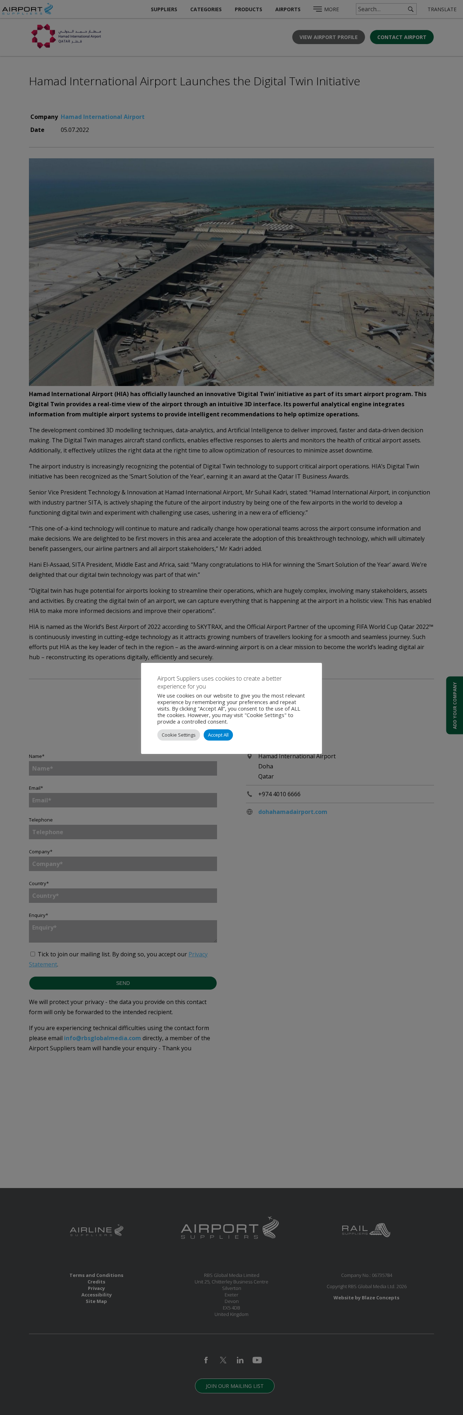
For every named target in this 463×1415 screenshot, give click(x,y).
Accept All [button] (218, 735)
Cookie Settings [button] (179, 735)
